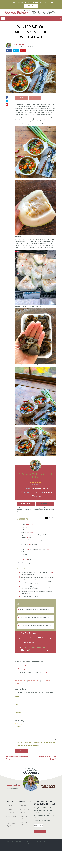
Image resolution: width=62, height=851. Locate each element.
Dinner (48, 681)
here (48, 549)
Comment (19, 726)
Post (17, 51)
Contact (10, 820)
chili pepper (25, 559)
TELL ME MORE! (31, 6)
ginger (30, 544)
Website (18, 712)
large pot (51, 572)
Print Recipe (35, 98)
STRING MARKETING (38, 848)
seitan (27, 549)
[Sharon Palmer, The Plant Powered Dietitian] (31, 12)
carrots (28, 537)
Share (10, 51)
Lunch (43, 681)
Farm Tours (24, 813)
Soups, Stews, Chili (21, 681)
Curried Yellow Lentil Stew (21, 667)
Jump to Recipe (21, 98)
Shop (10, 809)
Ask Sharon (24, 806)
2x (49, 518)
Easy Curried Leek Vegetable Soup (23, 665)
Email (17, 704)
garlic (27, 547)
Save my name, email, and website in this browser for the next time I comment (36, 744)
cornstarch (30, 552)
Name (17, 696)
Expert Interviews (24, 809)
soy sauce (30, 532)
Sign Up (40, 831)
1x (46, 518)
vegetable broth (29, 524)
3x (52, 518)
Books (10, 806)
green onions (26, 557)
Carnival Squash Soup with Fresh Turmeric (25, 669)
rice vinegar (32, 530)
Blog (22, 684)
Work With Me (11, 813)
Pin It (24, 51)
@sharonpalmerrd (34, 650)
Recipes (17, 684)
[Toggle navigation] (3, 18)
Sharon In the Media (10, 816)
